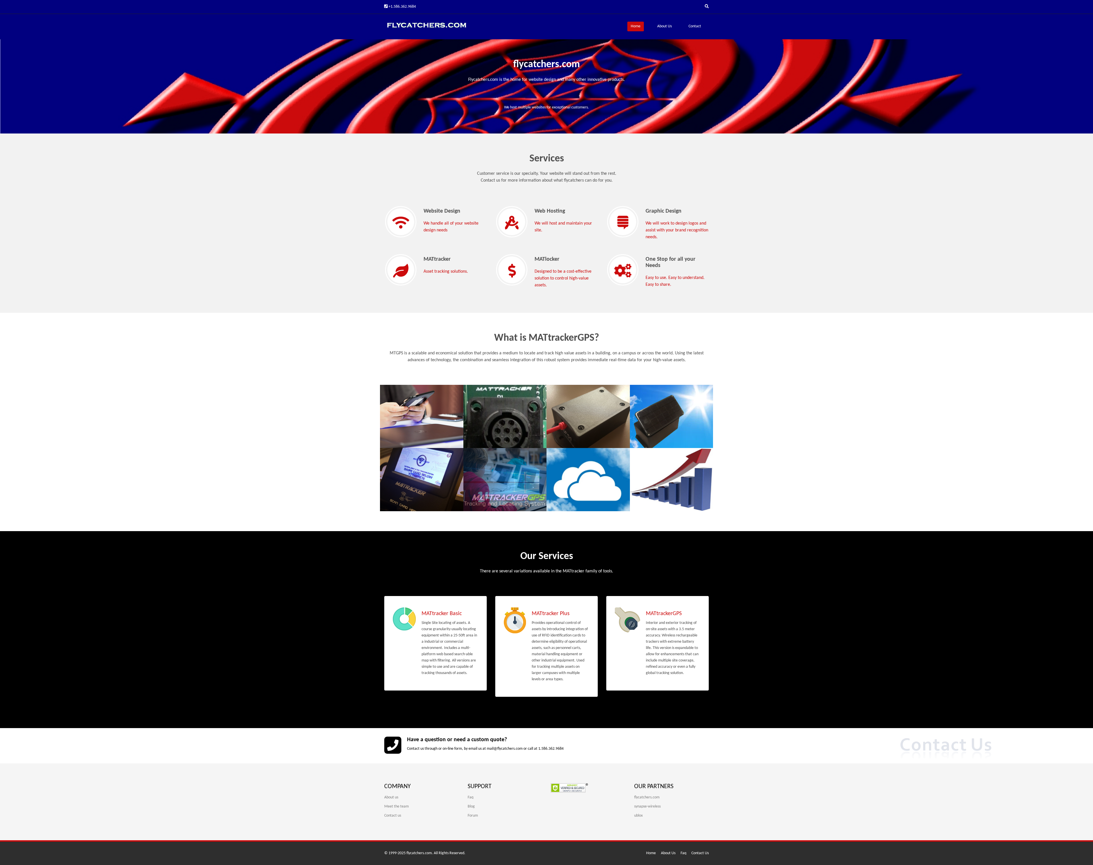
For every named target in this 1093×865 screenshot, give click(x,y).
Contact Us (700, 853)
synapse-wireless (647, 806)
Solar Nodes (655, 399)
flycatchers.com (647, 797)
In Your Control (576, 462)
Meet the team (396, 806)
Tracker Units (490, 399)
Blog (471, 806)
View (397, 433)
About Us (664, 26)
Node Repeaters (577, 399)
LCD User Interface (414, 462)
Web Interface (491, 462)
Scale (645, 462)
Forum (473, 815)
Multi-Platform (409, 399)
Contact (695, 26)
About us (391, 797)
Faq (470, 797)
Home (635, 26)
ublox (638, 815)
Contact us (392, 815)
